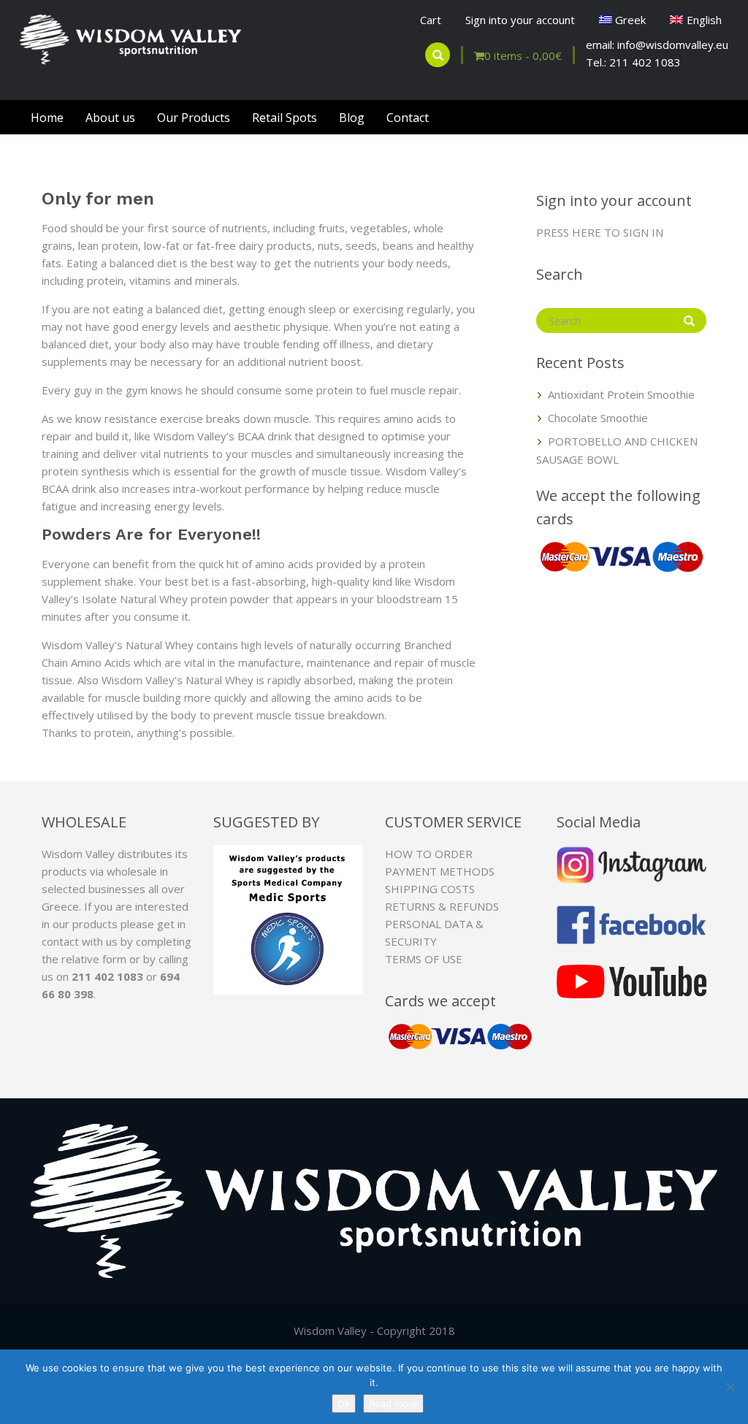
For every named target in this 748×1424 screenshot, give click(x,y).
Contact (407, 118)
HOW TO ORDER (429, 853)
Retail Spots (284, 118)
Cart (430, 19)
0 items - (523, 55)
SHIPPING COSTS (430, 888)
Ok (343, 1403)
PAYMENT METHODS (440, 871)
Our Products (193, 118)
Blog (352, 118)
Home (47, 118)
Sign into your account (520, 19)
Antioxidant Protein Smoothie (621, 394)
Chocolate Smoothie (598, 417)
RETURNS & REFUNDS (442, 906)
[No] (729, 1386)
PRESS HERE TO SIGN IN (599, 232)
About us (110, 118)
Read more (393, 1403)
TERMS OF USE (423, 959)
